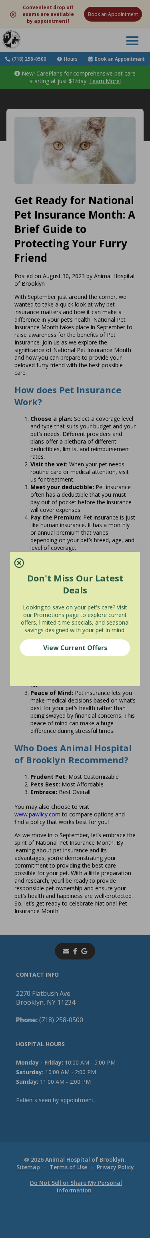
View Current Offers (75, 647)
